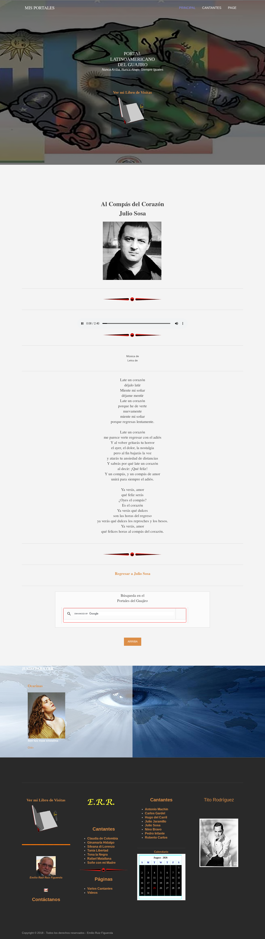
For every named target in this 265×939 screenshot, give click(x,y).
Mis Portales (40, 7)
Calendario (161, 851)
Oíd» (31, 747)
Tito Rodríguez (219, 799)
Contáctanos (46, 899)
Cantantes (211, 7)
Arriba (133, 641)
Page (232, 7)
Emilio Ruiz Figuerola (100, 932)
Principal (187, 7)
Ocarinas (35, 686)
